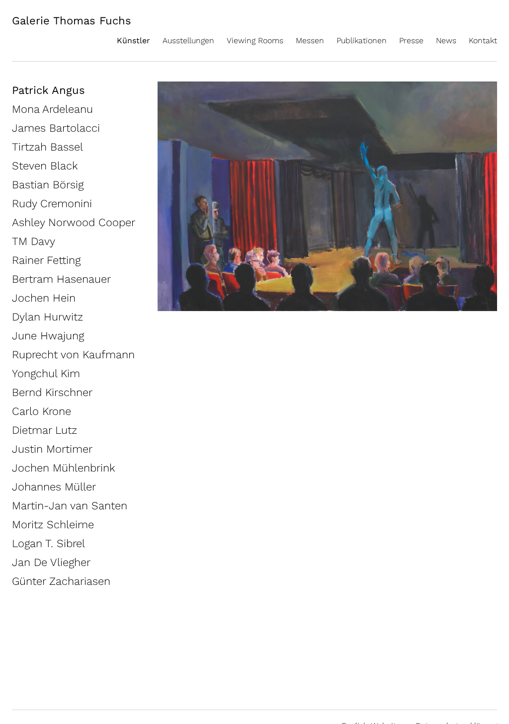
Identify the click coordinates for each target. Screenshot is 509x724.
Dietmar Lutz (44, 430)
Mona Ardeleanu (52, 109)
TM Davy (33, 241)
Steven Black (45, 166)
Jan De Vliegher (51, 562)
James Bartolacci (56, 128)
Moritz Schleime (53, 524)
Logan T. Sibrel (48, 543)
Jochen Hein (44, 298)
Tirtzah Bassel (47, 147)
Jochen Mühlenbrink (63, 468)
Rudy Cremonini (52, 203)
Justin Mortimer (52, 449)
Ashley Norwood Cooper (73, 222)
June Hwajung (48, 335)
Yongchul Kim (46, 373)
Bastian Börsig (48, 184)
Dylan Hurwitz (47, 317)
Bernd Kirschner (52, 392)
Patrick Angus (48, 90)
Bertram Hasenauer (61, 279)
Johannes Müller (54, 487)
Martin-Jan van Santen (69, 505)
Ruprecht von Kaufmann (73, 354)
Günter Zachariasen (61, 581)
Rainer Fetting (46, 260)
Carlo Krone (41, 411)
